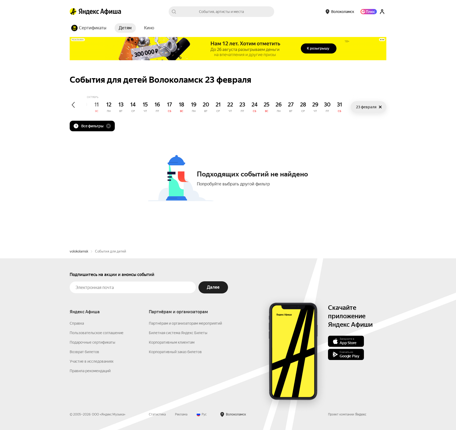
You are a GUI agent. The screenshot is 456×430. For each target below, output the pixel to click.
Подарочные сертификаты (92, 342)
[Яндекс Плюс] (368, 11)
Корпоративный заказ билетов (175, 352)
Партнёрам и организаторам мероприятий (185, 323)
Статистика (157, 414)
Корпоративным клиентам (171, 342)
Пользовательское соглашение (97, 333)
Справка (77, 323)
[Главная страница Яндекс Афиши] (73, 11)
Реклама (181, 414)
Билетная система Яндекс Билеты (178, 333)
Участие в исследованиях (91, 361)
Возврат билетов (84, 352)
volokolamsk (79, 251)
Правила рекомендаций (90, 371)
